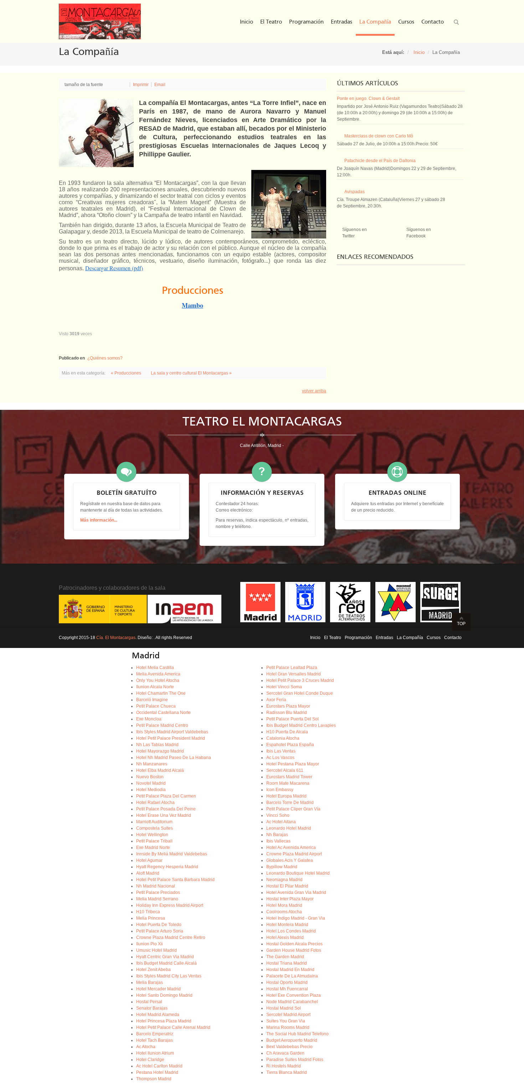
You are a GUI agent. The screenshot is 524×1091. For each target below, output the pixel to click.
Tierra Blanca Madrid (286, 1072)
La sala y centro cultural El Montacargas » (191, 373)
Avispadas (354, 191)
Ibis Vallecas (278, 841)
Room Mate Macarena (287, 783)
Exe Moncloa (148, 719)
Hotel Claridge (150, 1059)
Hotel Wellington (152, 834)
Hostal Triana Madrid (286, 963)
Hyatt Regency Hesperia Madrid (167, 866)
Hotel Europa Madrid (286, 796)
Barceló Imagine (152, 699)
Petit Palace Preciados (158, 892)
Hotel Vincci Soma (284, 686)
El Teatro (332, 637)
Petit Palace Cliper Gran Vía (293, 808)
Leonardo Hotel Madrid (288, 828)
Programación (358, 637)
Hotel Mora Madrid (284, 905)
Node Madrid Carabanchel (292, 1001)
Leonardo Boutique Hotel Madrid (298, 873)
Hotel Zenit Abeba (153, 969)
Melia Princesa (150, 918)
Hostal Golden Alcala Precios (294, 943)
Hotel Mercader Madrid (158, 988)
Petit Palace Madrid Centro (162, 725)
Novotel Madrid (151, 783)
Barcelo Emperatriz (154, 1033)
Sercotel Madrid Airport (288, 1014)
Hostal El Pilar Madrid (287, 886)
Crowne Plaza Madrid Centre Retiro (170, 937)
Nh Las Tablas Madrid (157, 744)
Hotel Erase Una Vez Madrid (163, 815)
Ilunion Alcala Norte (155, 686)
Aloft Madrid (147, 873)
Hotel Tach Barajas (154, 1040)
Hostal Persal (149, 1001)
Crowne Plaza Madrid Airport (294, 853)
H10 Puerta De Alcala (287, 731)
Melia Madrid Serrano (157, 898)
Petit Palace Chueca (156, 706)
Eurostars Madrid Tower (289, 776)
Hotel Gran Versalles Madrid (293, 674)
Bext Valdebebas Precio (289, 1046)
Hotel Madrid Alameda (157, 1014)
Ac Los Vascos (280, 757)
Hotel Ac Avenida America (291, 847)
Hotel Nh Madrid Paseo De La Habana (173, 757)
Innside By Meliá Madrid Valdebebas (171, 853)
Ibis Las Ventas (281, 751)
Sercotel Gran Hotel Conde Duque (299, 693)
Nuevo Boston (150, 776)
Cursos (434, 637)
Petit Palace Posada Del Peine (166, 808)
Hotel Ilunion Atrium (155, 1053)
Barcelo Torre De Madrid (290, 802)
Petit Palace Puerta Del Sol (292, 719)
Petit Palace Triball (154, 841)
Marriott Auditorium (154, 821)
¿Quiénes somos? (105, 358)
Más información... (98, 520)
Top (461, 623)
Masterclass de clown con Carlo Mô (378, 136)
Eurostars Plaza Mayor (288, 706)
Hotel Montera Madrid (287, 924)
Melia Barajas (149, 982)
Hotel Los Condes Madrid (291, 931)
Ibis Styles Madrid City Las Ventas (168, 976)
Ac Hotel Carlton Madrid (159, 1066)
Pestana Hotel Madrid (157, 1072)
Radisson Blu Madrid (286, 712)
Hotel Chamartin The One (161, 693)
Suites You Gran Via (285, 1021)
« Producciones (126, 373)
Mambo (192, 305)
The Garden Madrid (285, 956)
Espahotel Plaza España (290, 744)
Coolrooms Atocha (284, 911)
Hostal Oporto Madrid (287, 982)
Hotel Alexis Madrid (285, 937)
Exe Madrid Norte (153, 847)
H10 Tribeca (148, 911)
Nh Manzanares (151, 763)
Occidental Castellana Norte (163, 712)
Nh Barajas (277, 834)
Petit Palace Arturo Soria (159, 931)
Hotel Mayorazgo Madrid (160, 751)
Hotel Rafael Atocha (155, 802)
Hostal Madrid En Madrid (290, 969)
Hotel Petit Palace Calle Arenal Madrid (173, 1027)
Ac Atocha (145, 1046)
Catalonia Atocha (282, 738)
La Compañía (410, 637)
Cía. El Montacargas (115, 637)
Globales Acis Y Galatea (289, 860)
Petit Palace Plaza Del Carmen (166, 796)
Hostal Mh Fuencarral (287, 988)
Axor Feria (276, 699)
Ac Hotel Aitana (281, 821)
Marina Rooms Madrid (287, 1027)
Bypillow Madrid (281, 866)
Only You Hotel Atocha (157, 680)
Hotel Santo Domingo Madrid (164, 995)
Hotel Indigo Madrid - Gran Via (295, 918)
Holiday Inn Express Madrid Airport (169, 905)
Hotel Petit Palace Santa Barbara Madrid (175, 879)
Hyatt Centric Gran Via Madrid (165, 956)
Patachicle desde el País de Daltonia (380, 160)
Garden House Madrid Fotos (293, 950)
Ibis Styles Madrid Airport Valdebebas (172, 731)
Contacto (453, 637)
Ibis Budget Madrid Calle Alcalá (166, 963)
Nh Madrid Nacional (155, 886)
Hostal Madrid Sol (283, 1008)
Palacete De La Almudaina (292, 976)
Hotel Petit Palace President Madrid (170, 738)
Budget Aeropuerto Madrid (291, 1040)
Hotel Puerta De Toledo (158, 924)
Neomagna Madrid (284, 879)
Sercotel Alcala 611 (284, 770)
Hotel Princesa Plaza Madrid (163, 1021)
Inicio (419, 52)
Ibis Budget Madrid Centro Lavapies (301, 725)
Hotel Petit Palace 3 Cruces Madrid (300, 680)
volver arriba (314, 390)
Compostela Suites (154, 828)
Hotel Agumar (149, 860)
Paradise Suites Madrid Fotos (294, 1059)
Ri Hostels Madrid (283, 1066)
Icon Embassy (279, 789)
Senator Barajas (152, 1008)
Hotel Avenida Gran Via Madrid (296, 892)
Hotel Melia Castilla (155, 667)
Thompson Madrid (153, 1078)
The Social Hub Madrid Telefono (297, 1033)
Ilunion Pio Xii (149, 943)
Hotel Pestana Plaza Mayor (292, 763)
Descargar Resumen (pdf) (114, 268)
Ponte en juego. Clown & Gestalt (368, 98)
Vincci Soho (277, 815)
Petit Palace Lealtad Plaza (291, 667)
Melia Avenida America (158, 674)
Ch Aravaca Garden (285, 1053)
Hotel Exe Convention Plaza (293, 995)
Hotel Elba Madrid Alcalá (160, 770)
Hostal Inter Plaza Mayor (290, 898)
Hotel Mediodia (151, 789)
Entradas (384, 637)
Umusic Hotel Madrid (156, 950)
